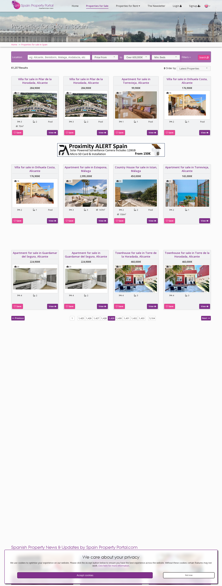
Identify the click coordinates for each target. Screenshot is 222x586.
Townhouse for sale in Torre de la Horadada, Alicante (136, 254)
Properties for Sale (97, 6)
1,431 (126, 318)
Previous (19, 318)
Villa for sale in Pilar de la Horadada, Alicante (35, 81)
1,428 (104, 318)
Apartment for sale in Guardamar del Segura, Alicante (35, 254)
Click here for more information (113, 565)
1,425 (81, 318)
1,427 (96, 318)
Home (75, 6)
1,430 (119, 318)
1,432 (134, 318)
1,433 (141, 318)
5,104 (152, 318)
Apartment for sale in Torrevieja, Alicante (136, 81)
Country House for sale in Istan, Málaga (136, 169)
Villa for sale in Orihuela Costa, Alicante (187, 81)
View (51, 132)
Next (205, 318)
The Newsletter (156, 6)
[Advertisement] (111, 237)
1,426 (89, 318)
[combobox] (105, 57)
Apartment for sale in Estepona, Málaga (86, 169)
